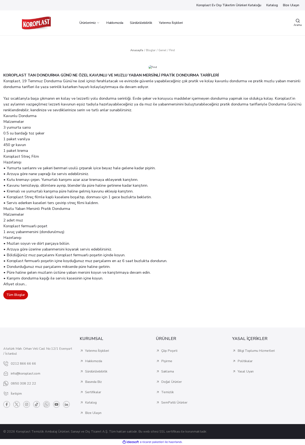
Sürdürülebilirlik (96, 371)
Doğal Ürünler (171, 382)
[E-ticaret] (152, 442)
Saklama (167, 371)
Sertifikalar (93, 392)
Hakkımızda (93, 361)
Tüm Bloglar (15, 295)
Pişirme (166, 361)
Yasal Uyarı (246, 371)
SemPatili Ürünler (174, 402)
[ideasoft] (130, 442)
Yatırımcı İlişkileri (97, 350)
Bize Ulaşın (93, 413)
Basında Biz (93, 382)
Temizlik (167, 392)
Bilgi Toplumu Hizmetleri (256, 350)
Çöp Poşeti (169, 350)
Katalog (91, 402)
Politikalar (245, 361)
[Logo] (36, 23)
